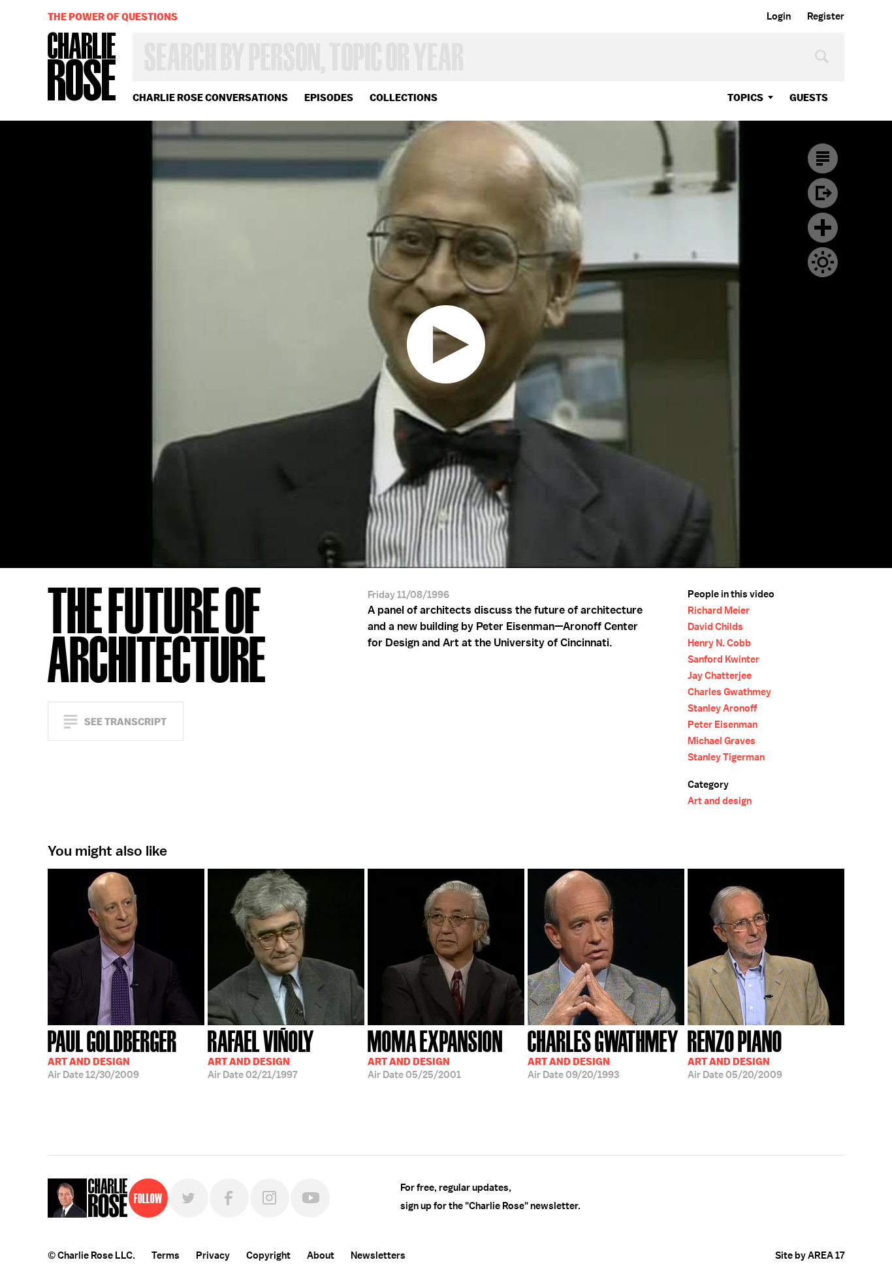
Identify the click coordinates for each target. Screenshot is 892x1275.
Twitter (188, 1198)
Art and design (720, 800)
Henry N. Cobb (719, 643)
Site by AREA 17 (809, 1255)
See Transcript (125, 721)
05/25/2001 (435, 1053)
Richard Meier (719, 610)
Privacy (213, 1255)
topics (745, 97)
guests (808, 97)
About (320, 1255)
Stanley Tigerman (726, 757)
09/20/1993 (603, 1053)
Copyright (268, 1255)
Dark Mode (823, 262)
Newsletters (378, 1255)
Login (779, 16)
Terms (165, 1255)
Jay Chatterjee (720, 675)
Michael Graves (722, 740)
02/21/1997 (261, 1053)
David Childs (715, 626)
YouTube (310, 1198)
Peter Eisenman (722, 724)
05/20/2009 (735, 1053)
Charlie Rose (82, 67)
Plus (823, 228)
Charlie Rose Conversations (210, 97)
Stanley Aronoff (722, 708)
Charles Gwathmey (729, 691)
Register (825, 16)
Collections (404, 97)
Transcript (823, 158)
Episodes (328, 97)
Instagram (269, 1198)
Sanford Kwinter (723, 659)
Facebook (229, 1198)
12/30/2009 (112, 1053)
